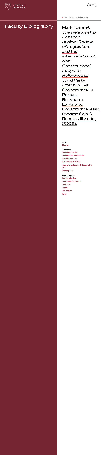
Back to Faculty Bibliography (76, 17)
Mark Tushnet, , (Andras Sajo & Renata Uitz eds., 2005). (80, 75)
